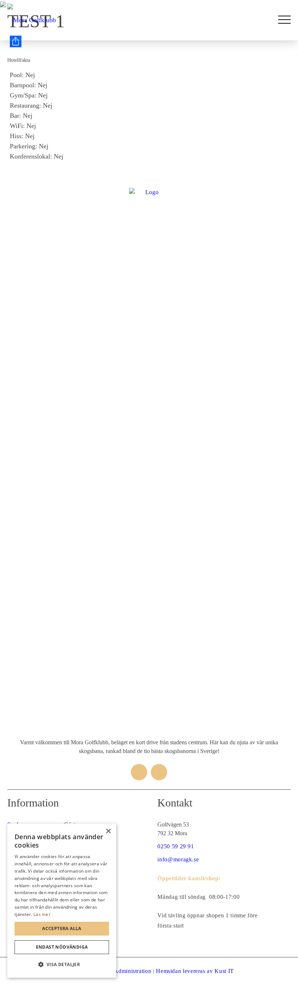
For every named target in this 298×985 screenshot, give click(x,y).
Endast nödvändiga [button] (62, 947)
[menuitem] (284, 20)
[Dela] (150, 41)
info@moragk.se (178, 859)
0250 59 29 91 (175, 846)
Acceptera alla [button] (61, 928)
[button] (62, 964)
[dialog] (61, 901)
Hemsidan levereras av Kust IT (195, 971)
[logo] (31, 20)
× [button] (108, 831)
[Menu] (284, 20)
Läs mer (42, 914)
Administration (132, 971)
